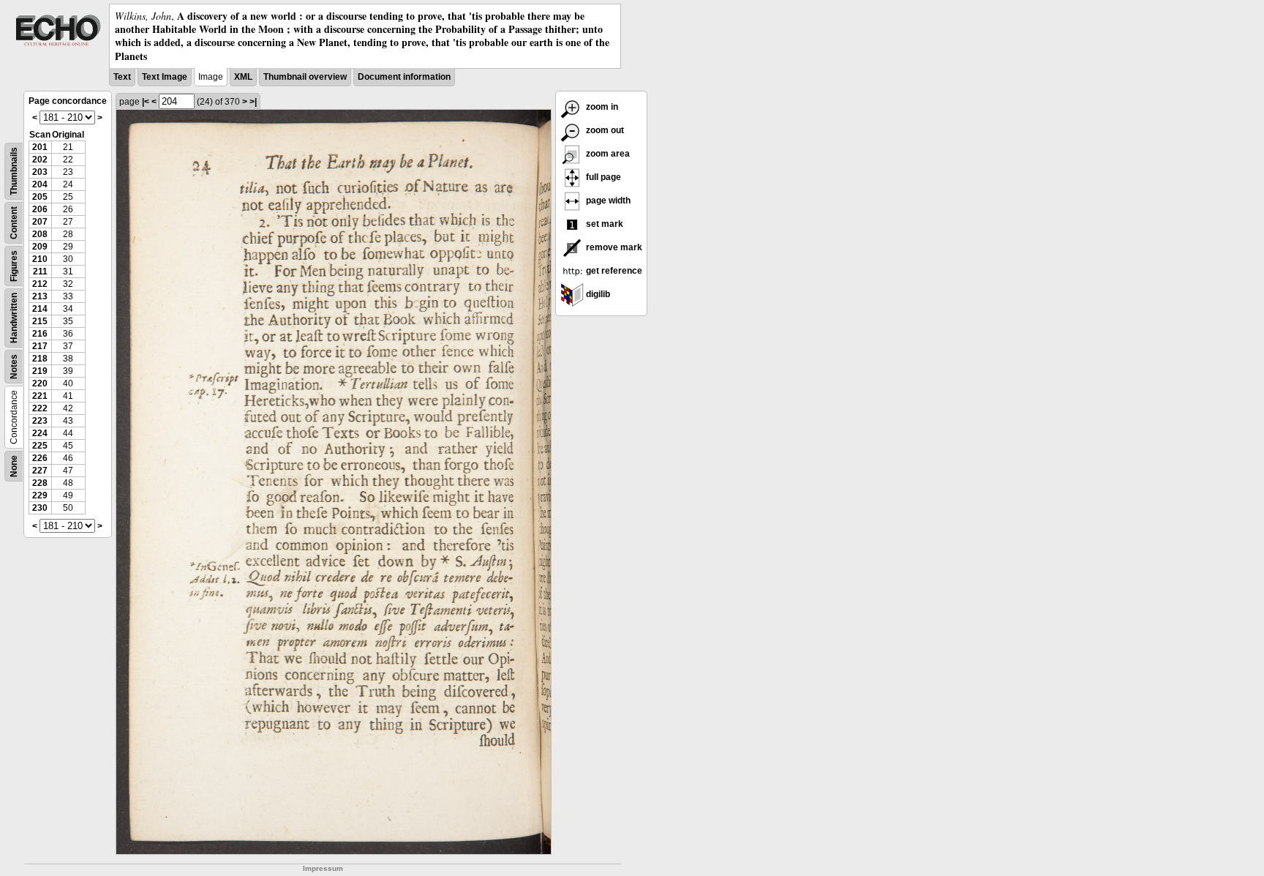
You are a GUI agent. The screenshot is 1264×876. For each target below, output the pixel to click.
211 (40, 271)
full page (602, 177)
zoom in (601, 107)
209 (40, 247)
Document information (404, 77)
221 (40, 396)
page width (607, 200)
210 (40, 259)
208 (40, 234)
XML (243, 77)
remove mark (613, 247)
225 (40, 446)
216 (40, 334)
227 (40, 470)
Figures (14, 266)
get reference (613, 271)
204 (40, 184)
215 (40, 321)
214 (40, 309)
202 (40, 159)
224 (40, 433)
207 (40, 222)
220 (40, 383)
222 (40, 408)
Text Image (164, 77)
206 (40, 209)
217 (40, 346)
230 (40, 508)
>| (253, 102)
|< (145, 102)
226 (40, 458)
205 (40, 197)
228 (40, 483)
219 (40, 371)
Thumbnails (14, 171)
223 (40, 421)
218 (40, 358)
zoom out (604, 130)
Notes (14, 366)
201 (40, 147)
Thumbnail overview (305, 77)
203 (40, 172)
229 (40, 495)
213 (40, 296)
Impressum (323, 868)
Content (14, 222)
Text (122, 77)
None (14, 466)
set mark (603, 224)
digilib (597, 294)
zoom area (607, 154)
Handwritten (14, 318)
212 (40, 284)
